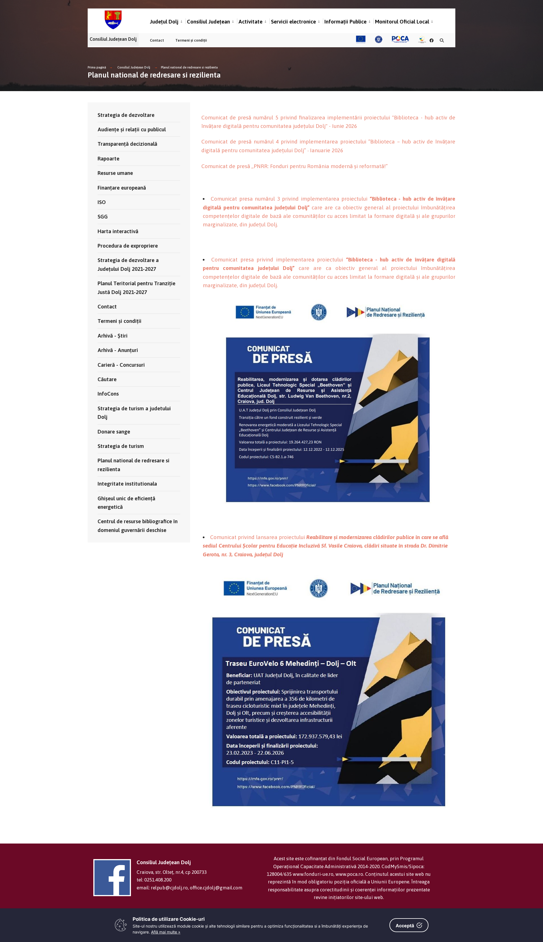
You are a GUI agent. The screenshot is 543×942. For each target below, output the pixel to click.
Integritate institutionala (127, 483)
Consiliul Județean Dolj (133, 67)
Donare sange (114, 431)
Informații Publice (345, 21)
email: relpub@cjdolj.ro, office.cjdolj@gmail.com (189, 887)
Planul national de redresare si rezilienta (189, 67)
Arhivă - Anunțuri (118, 350)
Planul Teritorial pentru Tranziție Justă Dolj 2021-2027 (136, 287)
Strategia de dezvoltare (126, 115)
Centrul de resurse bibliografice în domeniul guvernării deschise (138, 525)
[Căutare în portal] (442, 40)
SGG (103, 216)
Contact (157, 40)
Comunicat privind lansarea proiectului (325, 545)
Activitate (250, 21)
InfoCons (108, 393)
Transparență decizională (127, 144)
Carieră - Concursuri (121, 365)
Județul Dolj (164, 21)
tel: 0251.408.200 (154, 880)
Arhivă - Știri (113, 335)
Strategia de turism (121, 446)
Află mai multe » (165, 932)
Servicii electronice (293, 21)
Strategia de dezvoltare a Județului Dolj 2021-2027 (128, 264)
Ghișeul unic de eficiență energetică (126, 502)
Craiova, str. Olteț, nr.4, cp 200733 (172, 872)
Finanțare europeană (122, 187)
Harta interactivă (118, 231)
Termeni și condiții (191, 40)
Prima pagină (97, 67)
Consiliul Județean (208, 21)
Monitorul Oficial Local (402, 21)
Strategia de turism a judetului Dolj (134, 412)
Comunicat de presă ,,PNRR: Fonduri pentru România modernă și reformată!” (294, 166)
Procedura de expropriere (128, 246)
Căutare (107, 379)
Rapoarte (108, 158)
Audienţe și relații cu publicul (132, 129)
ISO (102, 202)
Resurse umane (115, 173)
